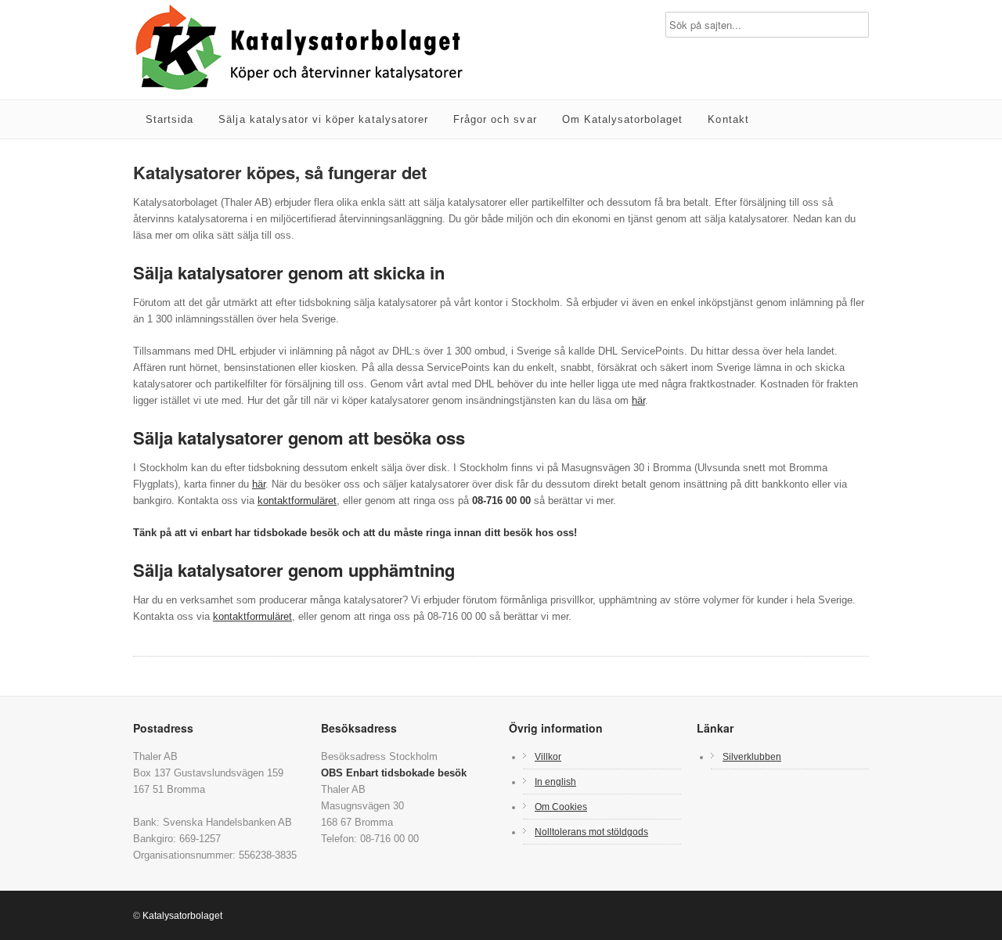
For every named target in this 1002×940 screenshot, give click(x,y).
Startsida (169, 119)
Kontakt (728, 119)
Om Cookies (561, 806)
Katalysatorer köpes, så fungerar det (280, 172)
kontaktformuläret (297, 500)
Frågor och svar (495, 119)
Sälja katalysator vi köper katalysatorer (323, 119)
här (638, 400)
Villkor (548, 756)
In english (555, 781)
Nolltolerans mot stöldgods (591, 832)
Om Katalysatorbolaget (622, 119)
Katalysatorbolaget (182, 915)
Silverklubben (752, 756)
